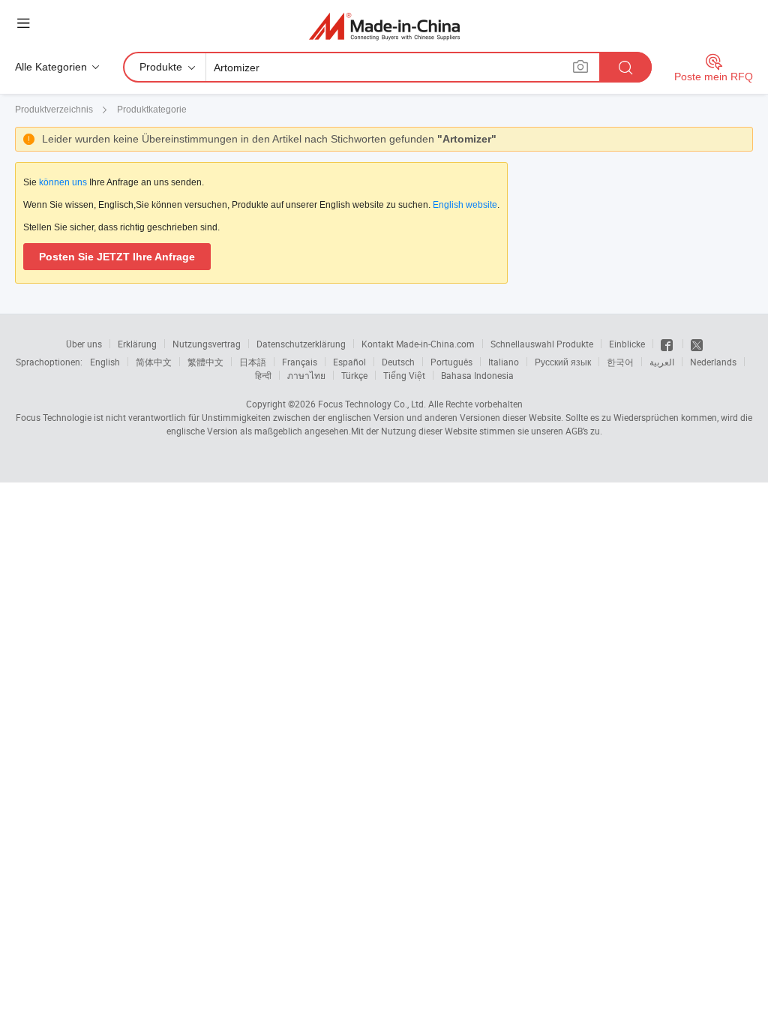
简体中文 (154, 362)
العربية (662, 362)
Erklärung (137, 344)
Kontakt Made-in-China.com (418, 344)
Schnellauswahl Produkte (541, 344)
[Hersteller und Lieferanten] (384, 26)
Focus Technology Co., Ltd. (372, 404)
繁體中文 (206, 362)
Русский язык (563, 362)
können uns (63, 182)
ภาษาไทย (306, 375)
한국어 (620, 362)
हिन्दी (263, 375)
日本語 (252, 362)
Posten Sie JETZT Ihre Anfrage (117, 257)
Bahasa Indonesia (477, 375)
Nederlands (713, 362)
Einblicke (627, 344)
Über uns (84, 344)
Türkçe (354, 375)
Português (451, 362)
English (105, 362)
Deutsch (398, 362)
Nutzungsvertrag (206, 344)
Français (299, 362)
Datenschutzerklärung (301, 344)
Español (349, 362)
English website (465, 205)
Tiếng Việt (404, 375)
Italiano (503, 362)
